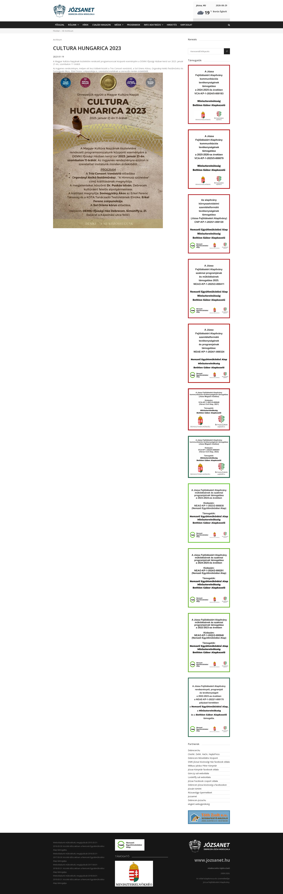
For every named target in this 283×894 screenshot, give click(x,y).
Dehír (198, 754)
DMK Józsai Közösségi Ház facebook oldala (209, 761)
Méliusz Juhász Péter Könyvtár (202, 765)
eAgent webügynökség (199, 804)
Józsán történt (194, 788)
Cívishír (191, 754)
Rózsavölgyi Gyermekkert (200, 792)
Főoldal (56, 31)
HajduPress (214, 754)
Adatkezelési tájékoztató (219, 868)
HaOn (205, 754)
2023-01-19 (58, 56)
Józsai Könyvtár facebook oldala (203, 769)
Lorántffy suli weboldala (199, 777)
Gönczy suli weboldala (198, 773)
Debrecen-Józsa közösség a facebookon (207, 784)
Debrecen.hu (194, 750)
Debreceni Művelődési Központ (203, 758)
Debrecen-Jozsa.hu (197, 800)
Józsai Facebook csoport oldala (203, 781)
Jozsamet (192, 796)
